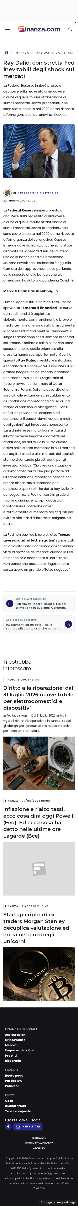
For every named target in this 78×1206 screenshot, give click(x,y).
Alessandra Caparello (38, 193)
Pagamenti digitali (19, 1050)
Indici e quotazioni (24, 679)
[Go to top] (69, 1192)
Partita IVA (13, 1081)
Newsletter (31, 1126)
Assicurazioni (15, 1035)
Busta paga (14, 1075)
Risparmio (13, 1061)
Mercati (11, 1045)
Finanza (22, 52)
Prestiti (11, 1055)
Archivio (39, 1148)
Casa (9, 1101)
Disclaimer (39, 1138)
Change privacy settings (58, 1202)
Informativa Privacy (39, 1143)
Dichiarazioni (15, 1106)
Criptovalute (15, 1040)
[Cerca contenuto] (71, 29)
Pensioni (12, 1086)
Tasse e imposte (18, 1111)
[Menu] (7, 29)
